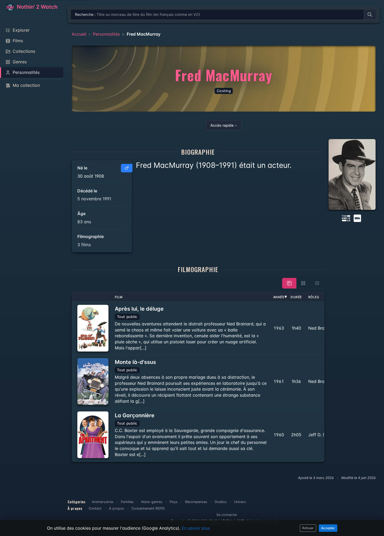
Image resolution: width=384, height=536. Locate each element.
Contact (95, 508)
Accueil (79, 34)
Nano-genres (151, 502)
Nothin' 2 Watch (37, 7)
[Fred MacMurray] (352, 174)
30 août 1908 (90, 176)
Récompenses (196, 502)
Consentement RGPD (148, 508)
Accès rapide (222, 125)
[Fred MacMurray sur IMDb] (358, 217)
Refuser (308, 528)
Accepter (328, 528)
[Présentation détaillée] (289, 283)
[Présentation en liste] (317, 283)
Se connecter (226, 515)
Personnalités (106, 34)
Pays (174, 502)
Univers (240, 502)
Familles (127, 502)
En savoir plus (196, 528)
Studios (221, 502)
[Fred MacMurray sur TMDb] (346, 217)
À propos (116, 508)
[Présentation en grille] (303, 283)
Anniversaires (102, 502)
